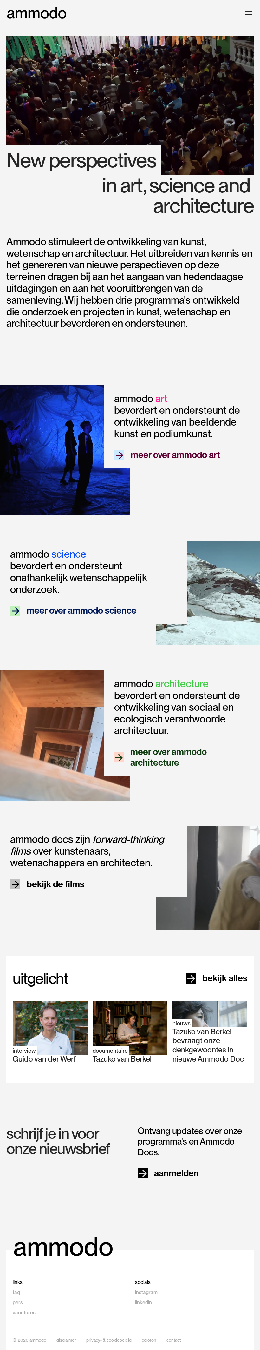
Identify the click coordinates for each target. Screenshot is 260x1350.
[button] (247, 14)
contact (173, 1340)
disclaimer (66, 1340)
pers (18, 1303)
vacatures (24, 1313)
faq (16, 1292)
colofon (149, 1340)
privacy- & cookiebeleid (109, 1340)
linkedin (143, 1303)
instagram (146, 1292)
